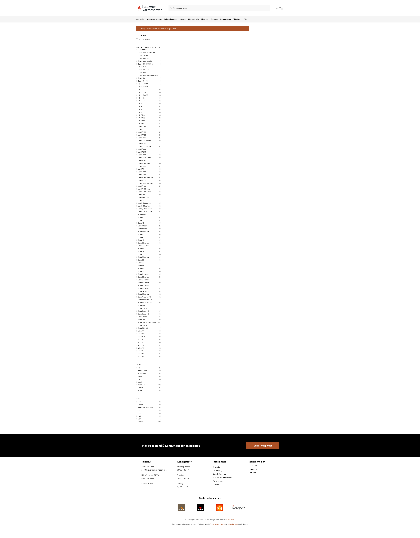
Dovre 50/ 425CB (144, 69)
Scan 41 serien (143, 226)
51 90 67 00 (153, 467)
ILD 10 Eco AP (143, 95)
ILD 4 (140, 109)
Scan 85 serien (143, 294)
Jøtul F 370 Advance (145, 183)
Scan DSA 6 (142, 325)
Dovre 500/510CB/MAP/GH (148, 75)
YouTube (252, 472)
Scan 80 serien (143, 285)
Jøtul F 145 (142, 143)
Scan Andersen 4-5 (145, 300)
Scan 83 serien (143, 288)
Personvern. (230, 520)
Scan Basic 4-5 (143, 314)
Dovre (140, 368)
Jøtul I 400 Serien (144, 203)
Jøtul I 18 (141, 200)
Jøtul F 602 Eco (143, 197)
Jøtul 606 (141, 129)
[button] (279, 8)
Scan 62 (141, 268)
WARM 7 (141, 351)
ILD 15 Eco (141, 101)
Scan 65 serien (143, 277)
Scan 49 (141, 240)
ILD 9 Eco (141, 121)
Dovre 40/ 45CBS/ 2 (145, 64)
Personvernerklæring (217, 524)
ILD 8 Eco (141, 118)
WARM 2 (141, 339)
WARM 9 (141, 356)
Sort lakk (141, 422)
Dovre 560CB (143, 84)
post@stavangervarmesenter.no (154, 470)
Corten (140, 405)
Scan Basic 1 (142, 305)
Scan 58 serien (143, 257)
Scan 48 (141, 237)
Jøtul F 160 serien (144, 146)
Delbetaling (217, 470)
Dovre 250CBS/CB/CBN (146, 52)
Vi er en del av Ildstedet (222, 477)
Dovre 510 (141, 78)
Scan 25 (141, 217)
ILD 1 (140, 89)
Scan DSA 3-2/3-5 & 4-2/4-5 (148, 322)
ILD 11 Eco (141, 98)
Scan (140, 390)
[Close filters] (136, 431)
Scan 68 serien (143, 283)
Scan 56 (141, 254)
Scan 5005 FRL (143, 246)
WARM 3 (141, 342)
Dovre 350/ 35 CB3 (145, 58)
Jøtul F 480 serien (144, 192)
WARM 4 (141, 345)
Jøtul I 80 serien (144, 206)
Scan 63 (141, 271)
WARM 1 (141, 331)
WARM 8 (141, 354)
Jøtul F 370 (142, 180)
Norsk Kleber (142, 371)
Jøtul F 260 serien (144, 163)
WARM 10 (141, 334)
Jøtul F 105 (142, 135)
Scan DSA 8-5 (143, 328)
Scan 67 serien (143, 280)
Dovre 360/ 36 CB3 (145, 61)
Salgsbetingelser (219, 474)
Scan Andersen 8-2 (145, 302)
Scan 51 (141, 248)
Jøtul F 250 (142, 160)
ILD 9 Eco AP (142, 123)
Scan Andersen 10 (144, 297)
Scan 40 (141, 223)
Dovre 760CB (143, 87)
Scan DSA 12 (142, 320)
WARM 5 (141, 348)
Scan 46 (141, 234)
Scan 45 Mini (142, 229)
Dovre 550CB (143, 81)
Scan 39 (141, 220)
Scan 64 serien (143, 274)
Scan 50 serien (143, 243)
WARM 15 (141, 337)
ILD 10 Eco (142, 92)
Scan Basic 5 (142, 317)
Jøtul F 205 (142, 152)
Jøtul (140, 382)
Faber (140, 376)
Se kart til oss (147, 483)
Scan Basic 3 (142, 308)
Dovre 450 (142, 67)
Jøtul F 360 (142, 175)
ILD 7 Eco (141, 115)
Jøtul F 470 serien (144, 189)
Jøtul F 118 (142, 138)
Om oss (216, 484)
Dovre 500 (142, 72)
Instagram (252, 469)
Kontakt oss (217, 481)
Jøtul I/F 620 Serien (145, 212)
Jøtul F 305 (142, 172)
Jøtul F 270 (142, 166)
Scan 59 (141, 260)
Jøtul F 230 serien (144, 158)
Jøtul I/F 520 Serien (145, 209)
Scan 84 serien (143, 291)
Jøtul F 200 (142, 149)
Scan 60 (141, 263)
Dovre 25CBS (143, 55)
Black (140, 402)
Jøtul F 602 (142, 195)
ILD (139, 379)
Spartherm (142, 373)
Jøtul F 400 (142, 186)
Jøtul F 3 (141, 169)
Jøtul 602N (142, 126)
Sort (139, 419)
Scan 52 (141, 251)
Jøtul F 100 (142, 132)
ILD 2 (140, 104)
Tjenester (216, 467)
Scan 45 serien (143, 231)
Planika (140, 388)
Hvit (139, 416)
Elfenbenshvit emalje (145, 407)
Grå (139, 410)
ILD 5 (140, 112)
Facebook (252, 466)
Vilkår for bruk (233, 524)
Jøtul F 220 (142, 155)
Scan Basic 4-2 (143, 311)
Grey (139, 413)
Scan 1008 (142, 214)
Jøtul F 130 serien (144, 141)
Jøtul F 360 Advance (145, 177)
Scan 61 (141, 266)
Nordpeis (141, 385)
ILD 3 (140, 106)
